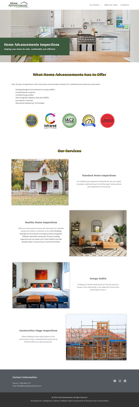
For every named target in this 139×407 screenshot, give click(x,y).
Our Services (94, 5)
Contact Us (125, 5)
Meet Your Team (111, 5)
